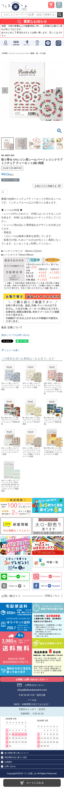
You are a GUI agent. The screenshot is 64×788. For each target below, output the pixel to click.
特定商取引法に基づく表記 (16, 757)
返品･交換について (11, 327)
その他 (43, 53)
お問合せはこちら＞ (35, 685)
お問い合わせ (10, 766)
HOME (5, 53)
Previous (5, 90)
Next (59, 90)
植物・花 (34, 53)
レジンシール (22, 53)
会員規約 (8, 762)
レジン (12, 53)
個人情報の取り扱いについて (17, 753)
